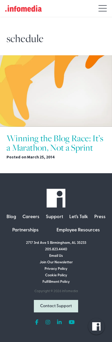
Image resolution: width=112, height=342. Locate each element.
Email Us (56, 256)
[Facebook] (37, 322)
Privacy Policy (56, 269)
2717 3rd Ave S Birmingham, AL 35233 (56, 243)
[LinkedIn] (59, 322)
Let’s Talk (78, 217)
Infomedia (70, 291)
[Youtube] (72, 322)
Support (54, 217)
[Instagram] (48, 322)
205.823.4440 (56, 249)
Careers (30, 217)
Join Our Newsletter (56, 262)
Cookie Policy (56, 275)
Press (99, 217)
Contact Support (56, 306)
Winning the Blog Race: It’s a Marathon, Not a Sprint (55, 143)
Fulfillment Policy (56, 282)
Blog (11, 217)
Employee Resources (78, 230)
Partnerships (25, 230)
